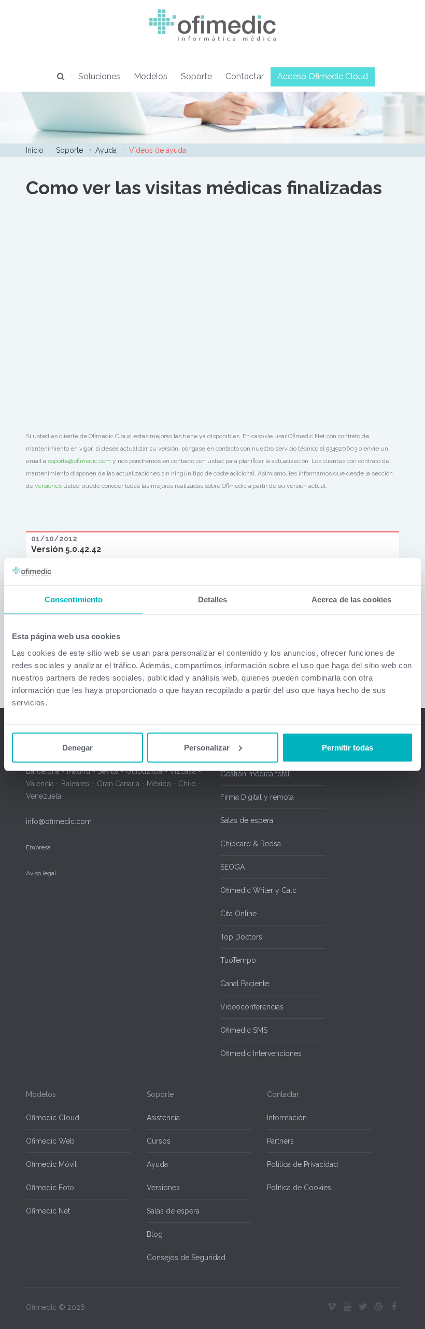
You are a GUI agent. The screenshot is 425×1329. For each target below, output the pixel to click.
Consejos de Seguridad (186, 1257)
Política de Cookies (299, 1187)
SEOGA (232, 867)
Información (287, 1118)
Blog (155, 1234)
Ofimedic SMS (243, 1030)
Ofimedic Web (50, 1141)
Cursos (159, 1141)
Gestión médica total (255, 774)
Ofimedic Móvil (51, 1164)
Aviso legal (41, 873)
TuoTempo (238, 960)
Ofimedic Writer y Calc (258, 890)
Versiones (163, 1187)
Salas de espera (246, 820)
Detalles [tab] (213, 599)
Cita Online (238, 913)
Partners (280, 1141)
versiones (48, 485)
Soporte (196, 76)
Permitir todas (347, 747)
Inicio (35, 150)
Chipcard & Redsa (250, 844)
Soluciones (99, 76)
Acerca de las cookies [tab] (351, 599)
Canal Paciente (244, 983)
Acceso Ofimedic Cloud (322, 76)
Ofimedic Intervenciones (261, 1053)
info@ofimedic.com (59, 821)
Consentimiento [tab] (74, 599)
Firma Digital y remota (257, 797)
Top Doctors (241, 937)
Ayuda (106, 150)
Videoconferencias (252, 1007)
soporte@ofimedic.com (79, 461)
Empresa (38, 847)
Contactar (244, 76)
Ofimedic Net (48, 1211)
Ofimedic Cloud (52, 1118)
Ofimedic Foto (50, 1187)
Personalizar (207, 747)
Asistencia (163, 1118)
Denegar (77, 747)
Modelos (150, 76)
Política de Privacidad (302, 1164)
